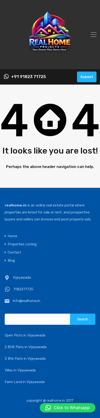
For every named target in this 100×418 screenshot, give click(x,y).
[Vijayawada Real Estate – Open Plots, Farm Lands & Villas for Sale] (50, 64)
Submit (86, 77)
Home (12, 236)
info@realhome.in (26, 301)
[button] (67, 407)
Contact (14, 252)
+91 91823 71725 (28, 76)
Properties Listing (22, 244)
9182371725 (23, 289)
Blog (11, 260)
